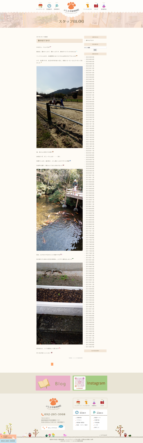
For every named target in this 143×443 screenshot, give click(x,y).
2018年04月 (90, 219)
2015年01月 (90, 306)
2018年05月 (90, 217)
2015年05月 (90, 297)
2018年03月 (90, 222)
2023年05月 (90, 83)
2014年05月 (90, 324)
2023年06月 (90, 81)
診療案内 (57, 9)
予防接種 (96, 422)
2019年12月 (90, 175)
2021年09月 (90, 128)
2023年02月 (90, 90)
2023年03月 (90, 88)
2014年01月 (90, 333)
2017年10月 (90, 233)
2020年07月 (90, 159)
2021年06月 (90, 135)
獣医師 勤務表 (80, 422)
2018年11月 (90, 204)
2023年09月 (90, 74)
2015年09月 (90, 288)
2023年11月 (90, 70)
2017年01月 (90, 253)
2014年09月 (90, 315)
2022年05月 (90, 110)
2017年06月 (90, 242)
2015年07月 (90, 293)
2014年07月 (90, 320)
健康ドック (97, 417)
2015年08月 (90, 291)
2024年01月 (90, 66)
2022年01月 (90, 119)
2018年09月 (90, 208)
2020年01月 (90, 173)
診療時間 (79, 417)
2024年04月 (90, 59)
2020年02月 (90, 170)
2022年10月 (90, 99)
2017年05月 (90, 244)
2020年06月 (90, 161)
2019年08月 (90, 184)
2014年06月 (90, 322)
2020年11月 (90, 150)
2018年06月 (90, 215)
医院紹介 (49, 9)
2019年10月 (90, 179)
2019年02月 (90, 197)
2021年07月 (90, 132)
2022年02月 (90, 117)
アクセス (79, 420)
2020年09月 (90, 155)
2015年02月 (90, 304)
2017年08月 (90, 237)
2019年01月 (90, 199)
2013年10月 (90, 340)
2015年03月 (90, 302)
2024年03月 (90, 61)
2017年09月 (90, 235)
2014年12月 (90, 308)
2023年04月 (90, 86)
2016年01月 (90, 280)
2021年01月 (90, 146)
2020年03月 (90, 168)
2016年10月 (90, 259)
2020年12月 (90, 148)
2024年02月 (90, 63)
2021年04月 (90, 139)
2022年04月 (90, 112)
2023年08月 (90, 77)
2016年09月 (90, 262)
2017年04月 (90, 246)
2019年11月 (90, 177)
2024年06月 (90, 57)
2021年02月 (90, 144)
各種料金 (104, 9)
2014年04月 (90, 326)
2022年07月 (90, 106)
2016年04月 (90, 273)
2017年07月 (90, 239)
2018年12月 (90, 202)
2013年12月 (90, 335)
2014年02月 (90, 331)
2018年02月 (90, 224)
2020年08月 (90, 157)
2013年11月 (90, 337)
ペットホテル (87, 9)
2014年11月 (90, 311)
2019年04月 (90, 193)
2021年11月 (90, 124)
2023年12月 (90, 68)
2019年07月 (90, 186)
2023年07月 (90, 79)
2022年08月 (90, 103)
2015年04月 (90, 300)
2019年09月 (90, 181)
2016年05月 (90, 271)
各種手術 (96, 420)
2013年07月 (90, 346)
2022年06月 (90, 108)
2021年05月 (90, 137)
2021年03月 (90, 141)
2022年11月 (90, 97)
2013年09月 (90, 342)
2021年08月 (90, 130)
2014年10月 (90, 313)
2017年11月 (90, 230)
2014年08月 (90, 317)
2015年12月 (90, 282)
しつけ (96, 425)
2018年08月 (90, 210)
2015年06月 (90, 295)
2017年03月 (90, 248)
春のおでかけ (44, 40)
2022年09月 (90, 101)
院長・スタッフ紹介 (82, 425)
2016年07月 (90, 266)
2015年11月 (90, 284)
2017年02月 (90, 251)
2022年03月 (90, 115)
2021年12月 (90, 121)
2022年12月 (90, 95)
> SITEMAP (103, 435)
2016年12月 (90, 255)
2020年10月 (90, 152)
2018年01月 (90, 226)
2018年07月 (90, 213)
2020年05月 (90, 164)
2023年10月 (90, 72)
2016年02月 (90, 277)
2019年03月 (90, 195)
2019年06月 (90, 188)
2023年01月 (90, 92)
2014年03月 (90, 329)
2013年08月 (90, 344)
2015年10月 (90, 286)
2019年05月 (90, 190)
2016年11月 (90, 257)
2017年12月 (90, 228)
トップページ (40, 9)
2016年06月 (90, 268)
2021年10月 (90, 126)
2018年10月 (90, 206)
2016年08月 (90, 264)
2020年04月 (90, 166)
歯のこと (96, 427)
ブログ (96, 9)
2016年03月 (90, 275)
